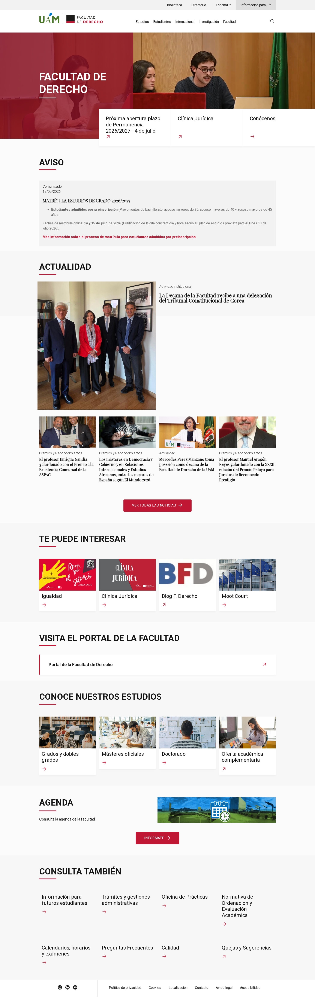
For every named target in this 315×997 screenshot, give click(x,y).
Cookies (155, 988)
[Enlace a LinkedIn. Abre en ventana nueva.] (67, 987)
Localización (178, 988)
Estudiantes (162, 22)
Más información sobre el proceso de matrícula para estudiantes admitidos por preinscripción (119, 237)
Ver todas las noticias (154, 505)
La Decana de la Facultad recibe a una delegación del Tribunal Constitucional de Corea (158, 345)
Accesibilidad (250, 988)
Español (222, 5)
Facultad (229, 22)
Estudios (142, 22)
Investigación (209, 22)
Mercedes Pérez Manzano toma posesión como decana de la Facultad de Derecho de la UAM (187, 447)
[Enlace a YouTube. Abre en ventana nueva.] (75, 987)
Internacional (184, 22)
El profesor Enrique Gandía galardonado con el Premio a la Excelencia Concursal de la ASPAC (67, 450)
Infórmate (154, 838)
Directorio (198, 5)
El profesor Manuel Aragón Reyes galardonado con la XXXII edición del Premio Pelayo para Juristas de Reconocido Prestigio (247, 452)
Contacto (201, 988)
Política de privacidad (125, 988)
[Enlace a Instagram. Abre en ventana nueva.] (59, 987)
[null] (272, 22)
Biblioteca (174, 5)
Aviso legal (224, 988)
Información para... (254, 5)
